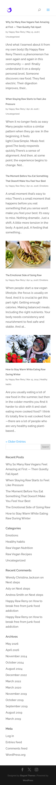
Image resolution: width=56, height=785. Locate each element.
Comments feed (16, 748)
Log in (10, 736)
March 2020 (13, 687)
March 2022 (13, 681)
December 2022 (16, 675)
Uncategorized (13, 37)
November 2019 (16, 693)
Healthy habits (15, 541)
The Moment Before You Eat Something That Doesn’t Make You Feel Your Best (25, 496)
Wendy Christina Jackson (22, 577)
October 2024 (15, 662)
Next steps (13, 582)
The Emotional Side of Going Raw (24, 275)
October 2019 (15, 700)
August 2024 (14, 668)
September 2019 (17, 706)
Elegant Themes (27, 775)
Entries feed (14, 742)
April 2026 (12, 650)
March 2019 (13, 718)
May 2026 (12, 643)
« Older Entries (16, 441)
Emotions (44, 186)
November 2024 (16, 656)
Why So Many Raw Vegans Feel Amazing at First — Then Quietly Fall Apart (27, 469)
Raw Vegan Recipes (19, 554)
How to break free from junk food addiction (24, 605)
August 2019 (14, 712)
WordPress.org (15, 754)
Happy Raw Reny (17, 32)
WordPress (28, 780)
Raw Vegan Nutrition (19, 548)
